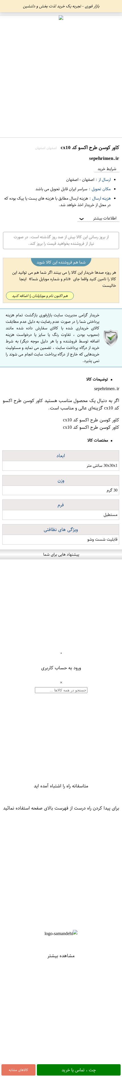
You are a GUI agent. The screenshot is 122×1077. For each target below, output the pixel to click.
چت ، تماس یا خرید (79, 1069)
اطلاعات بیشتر (97, 218)
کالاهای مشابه (18, 1070)
